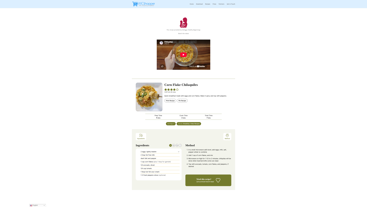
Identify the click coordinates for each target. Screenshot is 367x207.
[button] (165, 89)
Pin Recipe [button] (182, 101)
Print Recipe (170, 101)
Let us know (200, 182)
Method (227, 138)
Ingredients (141, 138)
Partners (221, 4)
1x (170, 145)
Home (192, 4)
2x (174, 145)
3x (177, 145)
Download (199, 4)
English (35, 205)
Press (214, 4)
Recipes (207, 4)
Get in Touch (231, 4)
